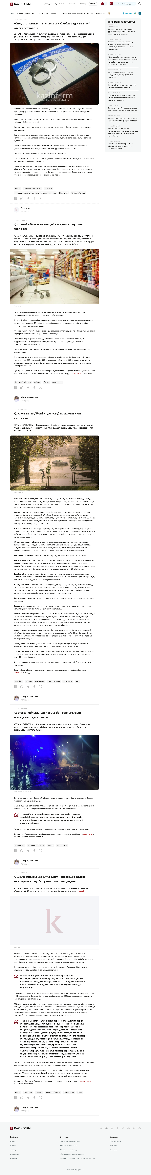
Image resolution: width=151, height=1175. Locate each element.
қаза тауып (88, 834)
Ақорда (20, 13)
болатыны (18, 673)
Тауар (46, 382)
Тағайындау (29, 13)
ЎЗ (134, 4)
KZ (111, 4)
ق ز (130, 4)
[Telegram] (28, 198)
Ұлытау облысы (78, 193)
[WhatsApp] (21, 198)
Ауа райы (67, 681)
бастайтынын (77, 373)
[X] (40, 198)
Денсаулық (69, 1098)
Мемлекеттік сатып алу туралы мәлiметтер (77, 1164)
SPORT (93, 4)
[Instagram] (15, 198)
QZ (115, 4)
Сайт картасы (115, 1147)
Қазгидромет (54, 681)
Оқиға (12, 1147)
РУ (119, 4)
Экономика (14, 1160)
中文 (126, 4)
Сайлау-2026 (100, 13)
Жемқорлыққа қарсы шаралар (72, 1160)
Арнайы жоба (65, 13)
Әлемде (13, 1164)
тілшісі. (82, 244)
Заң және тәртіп (41, 13)
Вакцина (28, 1098)
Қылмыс (48, 188)
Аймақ (17, 188)
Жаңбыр (18, 681)
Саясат (13, 1151)
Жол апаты (62, 845)
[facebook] (117, 1134)
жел (77, 681)
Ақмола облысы (53, 1098)
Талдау (83, 4)
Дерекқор (54, 13)
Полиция (63, 193)
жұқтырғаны (85, 1086)
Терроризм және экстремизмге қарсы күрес (35, 193)
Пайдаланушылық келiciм (70, 1147)
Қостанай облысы (22, 382)
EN (122, 4)
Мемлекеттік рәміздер (69, 1155)
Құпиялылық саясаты (68, 1151)
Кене (79, 1098)
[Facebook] (34, 198)
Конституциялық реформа (82, 13)
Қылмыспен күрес (32, 188)
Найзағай (39, 681)
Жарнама (113, 1155)
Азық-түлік (57, 382)
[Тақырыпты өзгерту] (104, 4)
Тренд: (12, 13)
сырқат (39, 1098)
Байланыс (113, 1151)
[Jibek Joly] (128, 13)
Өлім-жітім (19, 845)
